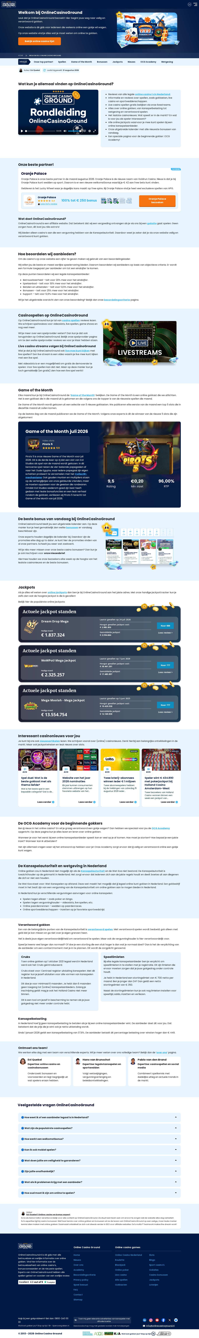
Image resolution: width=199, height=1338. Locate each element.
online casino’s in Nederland (152, 94)
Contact (78, 1294)
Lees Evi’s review (48, 203)
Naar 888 (165, 625)
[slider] (40, 131)
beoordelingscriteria (117, 299)
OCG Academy (148, 61)
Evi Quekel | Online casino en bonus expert (48, 1214)
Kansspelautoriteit (93, 871)
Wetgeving (167, 61)
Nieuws (131, 61)
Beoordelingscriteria (85, 1274)
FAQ (76, 1289)
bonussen (72, 527)
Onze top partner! (43, 61)
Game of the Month (81, 61)
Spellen (62, 61)
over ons (161, 1052)
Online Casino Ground (48, 1333)
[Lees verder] (37, 778)
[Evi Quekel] (30, 70)
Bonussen (102, 61)
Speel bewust (81, 1284)
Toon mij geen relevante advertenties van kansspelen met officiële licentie (104, 1320)
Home (20, 55)
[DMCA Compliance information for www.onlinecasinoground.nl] (164, 1333)
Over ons (78, 1264)
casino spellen (71, 320)
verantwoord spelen (100, 929)
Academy (79, 1269)
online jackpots (57, 592)
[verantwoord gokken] (189, 4)
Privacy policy (81, 1279)
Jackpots (117, 61)
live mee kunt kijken (77, 350)
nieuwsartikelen (50, 741)
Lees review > (165, 632)
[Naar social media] (144, 1320)
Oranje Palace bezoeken (157, 200)
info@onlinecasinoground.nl (160, 1325)
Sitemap (78, 1299)
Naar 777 (165, 665)
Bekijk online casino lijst (39, 41)
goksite (152, 223)
